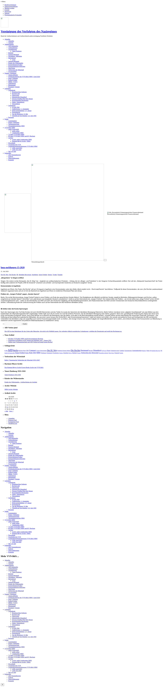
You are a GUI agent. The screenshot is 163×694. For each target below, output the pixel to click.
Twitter (55, 274)
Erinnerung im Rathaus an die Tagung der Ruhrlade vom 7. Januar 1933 (29, 340)
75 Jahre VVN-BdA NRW (16, 134)
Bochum (20, 350)
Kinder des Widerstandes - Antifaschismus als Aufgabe (21, 382)
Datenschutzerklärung (11, 6)
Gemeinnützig (12, 121)
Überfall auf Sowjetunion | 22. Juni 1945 (24, 116)
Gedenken (8, 88)
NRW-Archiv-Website (11, 389)
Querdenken (56, 353)
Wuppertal (116, 353)
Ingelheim (35, 274)
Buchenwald (16, 93)
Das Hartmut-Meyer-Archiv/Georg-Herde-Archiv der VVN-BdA (24, 367)
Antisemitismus (12, 48)
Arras (13, 59)
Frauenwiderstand (13, 54)
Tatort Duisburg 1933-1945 (13, 375)
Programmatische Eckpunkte (13, 15)
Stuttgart (74, 353)
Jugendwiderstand (13, 61)
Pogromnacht (16, 112)
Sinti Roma (11, 68)
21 (7, 407)
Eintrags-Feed (12, 420)
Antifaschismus (9, 44)
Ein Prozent (104, 350)
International (12, 58)
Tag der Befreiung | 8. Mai (20, 114)
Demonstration (43, 350)
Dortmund (84, 350)
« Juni (6, 411)
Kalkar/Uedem (12, 80)
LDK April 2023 (17, 148)
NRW (38, 353)
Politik (6, 119)
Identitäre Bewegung (25, 274)
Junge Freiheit (43, 274)
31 (13, 409)
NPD (34, 353)
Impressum (8, 11)
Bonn (24, 350)
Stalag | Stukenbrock (18, 102)
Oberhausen (43, 352)
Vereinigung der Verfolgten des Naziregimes (29, 31)
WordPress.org (12, 423)
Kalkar (27, 353)
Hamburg (144, 350)
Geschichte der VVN (14, 144)
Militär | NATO (12, 82)
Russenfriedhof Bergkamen (20, 100)
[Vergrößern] (105, 260)
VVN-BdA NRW (10, 127)
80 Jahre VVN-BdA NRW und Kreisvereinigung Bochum (25, 338)
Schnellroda (65, 353)
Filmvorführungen (13, 158)
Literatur (10, 42)
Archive (10, 138)
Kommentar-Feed (13, 422)
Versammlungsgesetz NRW (16, 126)
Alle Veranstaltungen (14, 155)
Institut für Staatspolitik (10, 352)
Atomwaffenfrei (13, 75)
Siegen (50, 274)
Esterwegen (15, 95)
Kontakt (7, 10)
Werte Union (111, 352)
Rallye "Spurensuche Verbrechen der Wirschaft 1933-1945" (22, 360)
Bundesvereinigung (10, 5)
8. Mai (6, 350)
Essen (108, 350)
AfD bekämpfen (13, 46)
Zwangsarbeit (12, 71)
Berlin (15, 350)
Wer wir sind (12, 151)
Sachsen (61, 352)
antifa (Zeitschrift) (13, 129)
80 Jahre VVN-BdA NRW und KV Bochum (21, 136)
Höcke (148, 350)
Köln (31, 353)
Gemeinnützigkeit (137, 350)
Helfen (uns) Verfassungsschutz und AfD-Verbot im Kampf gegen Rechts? (30, 342)
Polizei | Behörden (13, 122)
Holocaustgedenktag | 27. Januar (21, 110)
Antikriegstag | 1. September (20, 109)
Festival (10, 156)
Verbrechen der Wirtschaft (16, 70)
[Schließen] (2, 684)
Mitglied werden (9, 8)
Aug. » (11, 411)
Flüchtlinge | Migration (15, 56)
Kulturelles (8, 153)
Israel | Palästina (13, 78)
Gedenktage (11, 105)
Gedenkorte (11, 90)
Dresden (91, 350)
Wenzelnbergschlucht (103, 352)
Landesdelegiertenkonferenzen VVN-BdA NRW (22, 146)
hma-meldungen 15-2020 (13, 267)
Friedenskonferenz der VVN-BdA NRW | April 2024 (24, 76)
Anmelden (11, 418)
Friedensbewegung (115, 350)
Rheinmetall (11, 85)
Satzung (7, 13)
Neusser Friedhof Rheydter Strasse (22, 99)
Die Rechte (12, 274)
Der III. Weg (4, 274)
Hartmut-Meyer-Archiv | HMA (21, 141)
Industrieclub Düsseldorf (19, 97)
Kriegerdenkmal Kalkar (15, 65)
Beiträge (10, 53)
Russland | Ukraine (14, 87)
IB (17, 274)
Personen (11, 117)
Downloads (11, 143)
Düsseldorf (97, 350)
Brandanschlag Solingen (19, 92)
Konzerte (11, 160)
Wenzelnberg (16, 104)
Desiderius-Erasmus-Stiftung (63, 350)
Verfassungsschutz (13, 124)
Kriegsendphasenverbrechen (16, 66)
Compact (32, 350)
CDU (27, 350)
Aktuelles (7, 39)
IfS (161, 350)
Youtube (59, 274)
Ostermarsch (12, 83)
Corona (38, 350)
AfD (10, 350)
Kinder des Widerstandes (15, 63)
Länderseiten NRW (18, 133)
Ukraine (79, 352)
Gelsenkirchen (128, 350)
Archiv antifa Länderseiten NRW (22, 139)
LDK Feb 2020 (16, 150)
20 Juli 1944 (15, 107)
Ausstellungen (12, 49)
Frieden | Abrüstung (10, 73)
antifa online (15, 131)
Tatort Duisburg (17, 51)
